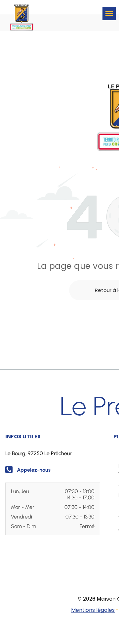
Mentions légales (93, 610)
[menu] (109, 13)
